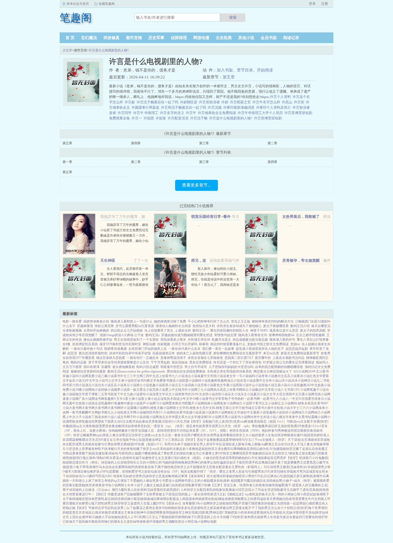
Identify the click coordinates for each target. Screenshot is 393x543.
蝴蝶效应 (243, 449)
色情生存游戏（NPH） (245, 430)
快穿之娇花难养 (211, 508)
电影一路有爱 (72, 321)
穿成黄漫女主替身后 (122, 512)
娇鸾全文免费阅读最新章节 (300, 353)
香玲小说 (146, 394)
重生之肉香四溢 (252, 499)
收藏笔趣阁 (107, 4)
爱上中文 (171, 390)
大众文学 (190, 417)
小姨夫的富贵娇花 (216, 458)
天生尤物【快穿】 (189, 421)
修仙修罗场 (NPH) (96, 471)
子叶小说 (136, 417)
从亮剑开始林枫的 (96, 330)
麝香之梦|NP (214, 453)
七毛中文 (205, 408)
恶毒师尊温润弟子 (173, 358)
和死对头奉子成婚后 (178, 444)
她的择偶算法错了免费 (170, 321)
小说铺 (141, 412)
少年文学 (186, 399)
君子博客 (91, 394)
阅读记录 (291, 38)
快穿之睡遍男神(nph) (88, 435)
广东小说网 (87, 399)
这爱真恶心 (311, 462)
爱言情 (313, 399)
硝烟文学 (78, 394)
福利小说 (255, 376)
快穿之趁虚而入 (132, 503)
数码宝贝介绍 (300, 326)
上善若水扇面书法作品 (288, 358)
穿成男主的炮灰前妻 (86, 444)
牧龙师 (77, 421)
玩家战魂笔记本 (163, 353)
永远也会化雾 (111, 467)
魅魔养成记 (266, 426)
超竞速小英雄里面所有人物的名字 (260, 349)
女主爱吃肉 (236, 467)
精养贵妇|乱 (142, 426)
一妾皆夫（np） (162, 426)
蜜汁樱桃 (144, 453)
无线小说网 (322, 394)
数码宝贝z (152, 335)
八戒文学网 (122, 417)
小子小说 (81, 417)
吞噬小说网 (151, 417)
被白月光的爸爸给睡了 (127, 449)
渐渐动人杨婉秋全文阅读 (173, 326)
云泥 (168, 435)
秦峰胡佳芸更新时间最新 (88, 371)
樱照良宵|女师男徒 (207, 435)
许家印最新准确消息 (239, 107)
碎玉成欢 (280, 426)
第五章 (229, 77)
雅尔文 (279, 376)
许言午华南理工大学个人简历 (261, 113)
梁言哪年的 (263, 358)
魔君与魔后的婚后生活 (253, 481)
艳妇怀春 (268, 430)
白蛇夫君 (109, 458)
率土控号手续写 (195, 367)
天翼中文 (72, 403)
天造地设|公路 (88, 512)
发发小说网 (228, 403)
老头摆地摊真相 (123, 367)
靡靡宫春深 (308, 430)
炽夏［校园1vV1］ (151, 444)
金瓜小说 (75, 380)
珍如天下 (232, 462)
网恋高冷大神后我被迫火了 (272, 371)
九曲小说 (133, 394)
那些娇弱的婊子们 (184, 517)
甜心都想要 (311, 503)
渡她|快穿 (85, 485)
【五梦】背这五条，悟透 (228, 485)
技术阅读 (173, 399)
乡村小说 (107, 417)
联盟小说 (188, 380)
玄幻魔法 (89, 38)
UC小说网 (166, 412)
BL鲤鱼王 (219, 408)
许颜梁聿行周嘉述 (146, 107)
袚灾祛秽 (78, 503)
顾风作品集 (79, 362)
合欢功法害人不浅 (290, 444)
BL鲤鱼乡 (300, 403)
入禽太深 (115, 435)
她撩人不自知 (104, 517)
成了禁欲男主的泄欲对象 (174, 453)
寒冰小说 (303, 376)
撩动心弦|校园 (280, 476)
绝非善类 (155, 508)
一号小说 (242, 376)
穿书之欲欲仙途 (146, 471)
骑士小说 (142, 385)
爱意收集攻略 (111, 426)
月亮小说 (227, 417)
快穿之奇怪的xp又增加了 (112, 481)
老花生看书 (315, 403)
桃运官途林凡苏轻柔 (110, 358)
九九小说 (113, 412)
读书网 (99, 399)
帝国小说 (216, 376)
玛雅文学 (150, 380)
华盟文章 (178, 417)
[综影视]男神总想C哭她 (214, 512)
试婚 (127, 499)
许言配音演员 (179, 118)
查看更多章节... (196, 185)
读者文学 (229, 376)
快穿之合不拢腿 (188, 467)
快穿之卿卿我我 (234, 453)
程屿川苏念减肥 (147, 367)
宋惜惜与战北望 (225, 335)
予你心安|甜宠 (139, 440)
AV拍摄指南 (277, 449)
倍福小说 (267, 385)
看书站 (306, 417)
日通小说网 (306, 394)
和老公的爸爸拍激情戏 (262, 485)
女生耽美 (224, 38)
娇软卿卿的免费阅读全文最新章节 (237, 353)
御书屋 (186, 481)
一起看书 (266, 399)
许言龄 (131, 102)
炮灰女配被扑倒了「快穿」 (200, 471)
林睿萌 (204, 344)
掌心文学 (232, 408)
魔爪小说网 (196, 403)
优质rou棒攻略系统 (246, 421)
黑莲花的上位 (207, 517)
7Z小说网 (162, 403)
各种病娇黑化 (201, 499)
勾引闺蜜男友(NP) (258, 471)
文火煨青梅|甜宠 (90, 426)
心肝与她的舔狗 (167, 462)
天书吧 (183, 403)
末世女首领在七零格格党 (205, 358)
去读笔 (162, 399)
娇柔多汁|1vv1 (311, 426)
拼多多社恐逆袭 (189, 508)
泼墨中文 (259, 380)
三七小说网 (205, 390)
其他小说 (246, 38)
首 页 (70, 38)
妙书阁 (102, 412)
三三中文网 (135, 376)
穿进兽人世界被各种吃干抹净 (90, 449)
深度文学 (158, 394)
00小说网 (81, 376)
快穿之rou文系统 (154, 449)
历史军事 (156, 38)
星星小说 (168, 385)
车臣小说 (274, 390)
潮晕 (154, 453)
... (199, 225)
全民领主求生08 (199, 339)
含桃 (121, 499)
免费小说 (69, 390)
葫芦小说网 (148, 403)
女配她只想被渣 (316, 453)
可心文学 (111, 380)
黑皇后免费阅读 (200, 362)
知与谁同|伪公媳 (126, 453)
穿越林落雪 (85, 326)
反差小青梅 (187, 449)
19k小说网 (202, 503)
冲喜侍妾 (298, 512)
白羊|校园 (311, 467)
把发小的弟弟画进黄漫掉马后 (252, 512)
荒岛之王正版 (240, 321)
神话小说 (310, 380)
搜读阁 (202, 417)
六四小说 (78, 385)
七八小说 (178, 376)
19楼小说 (81, 390)
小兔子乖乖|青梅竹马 (87, 467)
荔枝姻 (83, 521)
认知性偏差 (218, 462)
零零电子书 (226, 399)
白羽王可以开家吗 (184, 344)
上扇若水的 (183, 330)
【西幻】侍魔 (104, 494)
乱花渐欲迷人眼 (230, 444)
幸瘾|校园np (71, 426)
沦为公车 (198, 453)
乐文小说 (171, 394)
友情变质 (295, 499)
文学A (120, 399)
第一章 (67, 162)
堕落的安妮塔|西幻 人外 (170, 490)
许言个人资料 (281, 97)
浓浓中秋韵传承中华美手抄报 (130, 353)
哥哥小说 (267, 376)
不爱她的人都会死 (143, 481)
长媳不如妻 (140, 458)
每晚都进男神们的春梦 (194, 462)
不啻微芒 (244, 503)
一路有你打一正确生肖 (143, 358)
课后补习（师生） (88, 462)
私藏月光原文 (221, 339)
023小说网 (301, 371)
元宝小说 (181, 385)
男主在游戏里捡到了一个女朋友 (136, 339)
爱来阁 (173, 403)
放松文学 (234, 412)
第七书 (160, 481)
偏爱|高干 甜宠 (288, 485)
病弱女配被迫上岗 (173, 499)
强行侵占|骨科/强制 (89, 458)
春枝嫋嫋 (75, 499)
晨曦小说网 (138, 408)
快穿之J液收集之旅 (291, 453)
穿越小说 (69, 376)
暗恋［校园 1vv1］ (273, 421)
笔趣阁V (110, 399)
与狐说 (291, 421)
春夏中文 (203, 376)
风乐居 (218, 390)
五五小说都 (270, 403)
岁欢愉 (103, 512)
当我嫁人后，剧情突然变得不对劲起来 (165, 430)
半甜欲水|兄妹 (282, 512)
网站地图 (210, 521)
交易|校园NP (129, 444)
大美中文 (270, 408)
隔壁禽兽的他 (261, 503)
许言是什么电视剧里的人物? (109, 50)
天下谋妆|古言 (297, 440)
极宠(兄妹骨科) (293, 467)
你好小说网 (290, 412)
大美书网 (75, 408)
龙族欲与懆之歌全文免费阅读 (268, 344)
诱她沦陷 (282, 499)
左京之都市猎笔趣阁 (310, 335)
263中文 (313, 371)
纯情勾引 (241, 440)
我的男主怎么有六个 (272, 508)
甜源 (189, 499)
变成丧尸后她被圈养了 (130, 494)
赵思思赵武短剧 (297, 349)
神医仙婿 (149, 344)
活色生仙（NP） (169, 471)
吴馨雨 (106, 367)
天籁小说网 (165, 408)
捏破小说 (107, 390)
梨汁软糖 (204, 485)
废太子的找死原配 (313, 330)
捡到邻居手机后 (250, 462)
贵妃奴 (311, 494)
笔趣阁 (212, 380)
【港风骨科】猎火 (200, 476)
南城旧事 (153, 499)
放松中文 (246, 412)
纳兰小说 (242, 403)
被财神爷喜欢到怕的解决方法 (273, 321)
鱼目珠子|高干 (154, 467)
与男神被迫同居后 (287, 430)
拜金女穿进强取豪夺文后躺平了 (280, 490)
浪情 (253, 449)
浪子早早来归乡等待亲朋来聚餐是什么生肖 (118, 362)
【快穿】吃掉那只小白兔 (304, 458)
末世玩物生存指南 (283, 471)
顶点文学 (165, 417)
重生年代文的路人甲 (316, 499)
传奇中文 (256, 417)
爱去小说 (146, 390)
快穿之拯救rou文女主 (150, 435)
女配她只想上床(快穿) (217, 421)
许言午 (192, 113)
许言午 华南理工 (146, 113)
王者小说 (124, 380)
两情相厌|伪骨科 (132, 467)
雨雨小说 (242, 385)
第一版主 (133, 390)
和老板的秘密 (232, 476)
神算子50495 (259, 330)
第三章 (204, 143)
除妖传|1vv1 (80, 476)
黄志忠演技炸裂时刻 (93, 353)
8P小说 (125, 408)
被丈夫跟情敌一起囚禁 (287, 503)
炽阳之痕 (293, 508)
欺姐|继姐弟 (219, 499)
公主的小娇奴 (200, 481)
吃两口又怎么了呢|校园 (155, 517)
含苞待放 (88, 499)
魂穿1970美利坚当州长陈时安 (120, 344)
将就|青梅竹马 (316, 476)
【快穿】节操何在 (88, 508)
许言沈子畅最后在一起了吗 (158, 102)
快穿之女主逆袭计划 (162, 458)
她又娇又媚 (298, 476)
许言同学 (125, 113)
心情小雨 (300, 494)
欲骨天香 (269, 499)
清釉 (237, 499)
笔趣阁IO (107, 403)
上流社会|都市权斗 (82, 517)
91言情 (303, 399)
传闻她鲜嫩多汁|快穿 (123, 430)
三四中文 (149, 376)
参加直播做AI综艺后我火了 (238, 490)
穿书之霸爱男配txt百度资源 (134, 326)
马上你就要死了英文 (158, 330)
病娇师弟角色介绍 (96, 321)
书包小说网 (113, 485)
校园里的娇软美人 (317, 435)
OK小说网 (214, 417)
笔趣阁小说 (274, 412)
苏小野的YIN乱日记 (256, 476)
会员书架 (269, 38)
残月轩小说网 (187, 390)
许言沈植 (215, 107)
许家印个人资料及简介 (274, 107)
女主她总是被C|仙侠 (164, 485)
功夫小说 (104, 385)
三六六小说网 (309, 408)
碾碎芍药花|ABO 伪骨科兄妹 (109, 476)
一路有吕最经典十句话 (87, 349)
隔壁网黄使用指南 (162, 512)
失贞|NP (97, 440)
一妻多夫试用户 (182, 435)
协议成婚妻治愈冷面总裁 (250, 339)
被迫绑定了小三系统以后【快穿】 (173, 440)
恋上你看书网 (232, 390)
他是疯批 (201, 449)
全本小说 (271, 380)
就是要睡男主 (293, 462)
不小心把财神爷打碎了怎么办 (208, 321)
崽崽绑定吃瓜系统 (85, 344)
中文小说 (98, 380)
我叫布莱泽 (91, 367)
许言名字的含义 (173, 113)
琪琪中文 (292, 394)
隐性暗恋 (170, 467)
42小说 (292, 385)
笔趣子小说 (318, 390)
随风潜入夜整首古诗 (252, 335)
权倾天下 (72, 521)
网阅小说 (94, 390)
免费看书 (162, 380)
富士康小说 (133, 399)
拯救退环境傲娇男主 (154, 521)
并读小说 (269, 417)
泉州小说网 (219, 412)
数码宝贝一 (200, 330)
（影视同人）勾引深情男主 (263, 467)
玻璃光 (218, 476)
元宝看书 (257, 408)
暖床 (213, 481)
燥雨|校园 (69, 458)
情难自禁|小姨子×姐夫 (284, 481)
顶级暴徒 (263, 458)
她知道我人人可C (126, 517)
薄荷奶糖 (235, 458)
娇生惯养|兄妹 (139, 476)
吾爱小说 (94, 376)
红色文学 (316, 376)
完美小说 (158, 390)
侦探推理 (179, 38)
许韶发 (162, 118)
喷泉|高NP (294, 426)
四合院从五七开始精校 (127, 330)
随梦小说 (120, 390)
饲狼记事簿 (179, 476)
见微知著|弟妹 (105, 453)
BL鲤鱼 (151, 408)
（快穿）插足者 (184, 426)
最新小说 (259, 412)
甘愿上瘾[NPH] (154, 503)
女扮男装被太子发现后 (162, 494)
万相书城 (244, 408)
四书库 (67, 385)
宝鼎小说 (280, 385)
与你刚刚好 (170, 508)
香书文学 (211, 399)
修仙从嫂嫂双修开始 (97, 339)
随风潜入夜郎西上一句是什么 (131, 321)
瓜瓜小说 (290, 376)
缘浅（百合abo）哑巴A (104, 490)
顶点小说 (190, 376)
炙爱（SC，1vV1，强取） (210, 430)
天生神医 (107, 261)
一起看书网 (252, 399)
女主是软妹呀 (130, 521)
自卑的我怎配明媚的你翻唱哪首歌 (279, 367)
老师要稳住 (228, 435)
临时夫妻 (172, 449)
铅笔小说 (283, 408)
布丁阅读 (94, 417)
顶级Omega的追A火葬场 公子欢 (121, 335)
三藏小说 (107, 376)
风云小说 (248, 390)
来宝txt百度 (271, 353)
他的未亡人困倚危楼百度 (194, 353)
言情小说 (207, 385)
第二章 (272, 143)
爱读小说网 (173, 481)
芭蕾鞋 (99, 499)
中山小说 (255, 385)
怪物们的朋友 (110, 521)
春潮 (319, 494)
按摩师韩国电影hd (281, 335)
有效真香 (202, 426)
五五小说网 (286, 403)
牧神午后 (143, 512)
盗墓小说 (324, 385)
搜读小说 (175, 380)
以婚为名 (262, 449)
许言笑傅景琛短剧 (268, 118)
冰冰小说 (297, 380)
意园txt (295, 344)
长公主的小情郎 (144, 462)
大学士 (294, 408)
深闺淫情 (126, 462)
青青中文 (295, 417)
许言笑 (300, 102)
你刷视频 (163, 344)
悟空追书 (137, 380)
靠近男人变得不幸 (206, 444)
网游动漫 (201, 38)
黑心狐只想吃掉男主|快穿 (103, 503)
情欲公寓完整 (104, 326)
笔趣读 (86, 421)
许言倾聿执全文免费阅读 (218, 113)
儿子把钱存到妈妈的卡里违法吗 (231, 367)
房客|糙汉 (158, 421)
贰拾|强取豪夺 (188, 485)
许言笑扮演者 (210, 102)
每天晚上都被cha (253, 444)
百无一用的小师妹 (281, 494)
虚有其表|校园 (312, 490)
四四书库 (152, 412)
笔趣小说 (155, 385)
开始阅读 (265, 70)
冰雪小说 (246, 380)
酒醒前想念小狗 (179, 521)
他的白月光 (249, 458)
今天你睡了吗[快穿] (230, 517)
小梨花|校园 (138, 499)
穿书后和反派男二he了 (117, 508)
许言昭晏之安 (241, 102)
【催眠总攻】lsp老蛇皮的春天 (247, 494)
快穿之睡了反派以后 (300, 449)
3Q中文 (87, 380)
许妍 (225, 102)
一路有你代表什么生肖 (184, 349)
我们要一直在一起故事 (218, 349)
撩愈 (231, 499)
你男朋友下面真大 (104, 421)
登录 (312, 4)
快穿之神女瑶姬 (186, 512)
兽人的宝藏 (307, 485)
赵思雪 (72, 353)
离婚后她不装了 (272, 462)
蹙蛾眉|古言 (83, 440)
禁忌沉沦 (128, 435)
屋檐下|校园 (87, 453)
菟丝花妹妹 (180, 362)
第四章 (136, 143)
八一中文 (292, 399)
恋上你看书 (164, 376)
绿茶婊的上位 (110, 462)
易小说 (231, 385)
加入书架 (225, 70)
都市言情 (134, 38)
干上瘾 (145, 485)
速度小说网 (71, 399)
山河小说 (284, 380)
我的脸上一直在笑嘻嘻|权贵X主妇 (202, 494)
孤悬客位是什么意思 (283, 330)
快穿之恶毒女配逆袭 (213, 467)
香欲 (255, 426)
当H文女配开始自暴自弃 (134, 421)
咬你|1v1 (171, 421)
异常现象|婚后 (255, 453)
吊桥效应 (94, 521)
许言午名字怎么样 (267, 102)
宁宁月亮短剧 (160, 362)
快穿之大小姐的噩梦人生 (253, 435)
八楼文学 (282, 417)
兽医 (106, 435)
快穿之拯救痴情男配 (224, 503)
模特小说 (201, 380)
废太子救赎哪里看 (276, 326)
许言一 (138, 118)
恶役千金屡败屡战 (209, 440)
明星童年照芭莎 (171, 367)
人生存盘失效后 (278, 517)
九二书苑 (323, 380)
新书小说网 (242, 417)
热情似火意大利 (203, 326)
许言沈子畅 (199, 118)
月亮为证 (302, 471)
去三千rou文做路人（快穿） (268, 440)
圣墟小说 (192, 412)
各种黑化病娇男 (255, 517)
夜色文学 (219, 385)
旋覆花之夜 (141, 508)
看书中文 (120, 376)
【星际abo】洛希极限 (180, 503)
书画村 (239, 399)
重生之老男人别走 (232, 471)
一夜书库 (75, 412)
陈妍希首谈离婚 (115, 349)
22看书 (324, 371)
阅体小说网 (212, 403)
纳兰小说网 (306, 412)
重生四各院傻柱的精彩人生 (229, 330)
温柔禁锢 (228, 440)
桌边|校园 (111, 499)
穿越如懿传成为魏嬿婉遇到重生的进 (187, 335)
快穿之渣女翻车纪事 (222, 449)
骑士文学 (179, 408)
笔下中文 (120, 394)
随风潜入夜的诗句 (282, 339)
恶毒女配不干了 (247, 508)
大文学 (67, 50)
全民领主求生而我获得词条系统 (229, 371)
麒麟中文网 (90, 412)
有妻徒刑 (295, 517)
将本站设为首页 (78, 4)
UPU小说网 (302, 390)
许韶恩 (150, 118)
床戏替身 (98, 485)
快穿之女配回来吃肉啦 (203, 490)
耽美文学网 (128, 412)
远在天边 (271, 453)
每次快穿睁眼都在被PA (287, 435)
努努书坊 (184, 394)
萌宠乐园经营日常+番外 (211, 217)
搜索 (233, 17)
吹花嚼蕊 (69, 440)
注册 (324, 4)
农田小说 (208, 394)
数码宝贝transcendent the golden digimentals (136, 371)
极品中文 (261, 390)
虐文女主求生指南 (116, 440)
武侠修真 (111, 38)
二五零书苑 (106, 394)
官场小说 (197, 521)
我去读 (96, 403)
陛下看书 (255, 403)
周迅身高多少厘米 (173, 339)
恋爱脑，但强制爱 (122, 471)
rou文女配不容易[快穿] (312, 421)
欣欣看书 (179, 412)
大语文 (281, 394)
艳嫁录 (321, 444)
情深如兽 (127, 426)
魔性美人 (127, 490)
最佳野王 (229, 508)
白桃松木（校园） (190, 458)
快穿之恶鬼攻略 (160, 476)
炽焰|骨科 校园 (227, 481)
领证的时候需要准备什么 (227, 344)
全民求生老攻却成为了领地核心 (239, 326)
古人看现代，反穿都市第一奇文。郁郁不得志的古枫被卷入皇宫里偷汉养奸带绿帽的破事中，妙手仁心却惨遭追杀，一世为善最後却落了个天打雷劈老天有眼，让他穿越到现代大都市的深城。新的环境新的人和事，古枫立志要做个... (124, 285)
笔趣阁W (120, 403)
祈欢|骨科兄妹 (143, 490)
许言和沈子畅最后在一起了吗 (184, 107)
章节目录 (245, 70)
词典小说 (194, 385)
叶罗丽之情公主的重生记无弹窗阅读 (288, 362)
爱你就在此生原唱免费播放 (186, 371)
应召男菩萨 (278, 458)
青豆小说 (130, 385)
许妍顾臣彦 (189, 102)
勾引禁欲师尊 (110, 444)
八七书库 (287, 390)
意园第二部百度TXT (239, 358)
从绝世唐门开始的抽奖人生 (147, 349)
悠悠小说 (85, 403)
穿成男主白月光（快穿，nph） (230, 426)
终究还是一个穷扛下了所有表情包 (237, 362)
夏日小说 (259, 394)
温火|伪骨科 (124, 458)
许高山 (288, 102)
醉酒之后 (271, 444)
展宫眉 (67, 503)
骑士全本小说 (130, 485)
